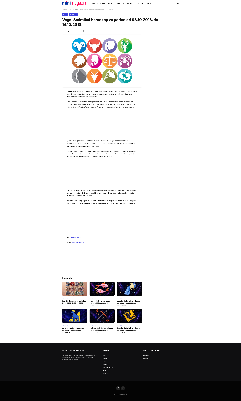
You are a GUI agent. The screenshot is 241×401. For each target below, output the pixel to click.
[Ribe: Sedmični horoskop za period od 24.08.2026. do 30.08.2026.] (102, 289)
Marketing (146, 355)
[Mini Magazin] (74, 3)
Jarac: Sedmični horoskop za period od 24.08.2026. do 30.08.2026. (73, 330)
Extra (65, 14)
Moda (93, 3)
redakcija (66, 31)
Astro (110, 3)
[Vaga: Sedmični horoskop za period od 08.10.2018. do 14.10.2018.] (102, 61)
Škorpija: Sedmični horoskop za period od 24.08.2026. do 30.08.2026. (128, 330)
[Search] (178, 3)
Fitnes (140, 3)
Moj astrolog (75, 237)
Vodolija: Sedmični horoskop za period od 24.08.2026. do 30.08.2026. (128, 303)
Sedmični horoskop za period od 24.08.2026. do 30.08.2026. (74, 302)
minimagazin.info (78, 242)
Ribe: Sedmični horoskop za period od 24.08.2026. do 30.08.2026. (100, 303)
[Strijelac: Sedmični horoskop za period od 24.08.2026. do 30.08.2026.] (102, 316)
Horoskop (101, 3)
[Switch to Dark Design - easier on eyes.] (175, 3)
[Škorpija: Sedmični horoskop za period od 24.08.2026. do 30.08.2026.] (129, 316)
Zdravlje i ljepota (129, 3)
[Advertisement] (102, 124)
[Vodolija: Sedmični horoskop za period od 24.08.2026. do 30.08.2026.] (129, 289)
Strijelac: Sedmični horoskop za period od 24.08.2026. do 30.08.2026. (101, 330)
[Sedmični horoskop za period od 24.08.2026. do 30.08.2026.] (74, 289)
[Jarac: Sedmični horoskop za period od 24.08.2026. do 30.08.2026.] (74, 316)
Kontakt (145, 358)
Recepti (117, 3)
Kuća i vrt (149, 3)
